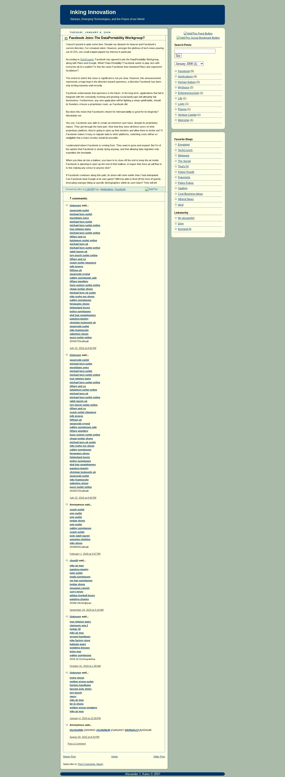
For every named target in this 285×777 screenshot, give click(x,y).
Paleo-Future (186, 183)
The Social (184, 161)
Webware (183, 155)
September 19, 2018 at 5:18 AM (87, 610)
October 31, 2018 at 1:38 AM (85, 666)
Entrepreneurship (188, 93)
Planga (182, 109)
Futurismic (184, 177)
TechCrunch (87, 59)
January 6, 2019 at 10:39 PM (85, 718)
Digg (181, 223)
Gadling (182, 188)
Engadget (184, 144)
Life (180, 98)
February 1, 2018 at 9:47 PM (85, 553)
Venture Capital (187, 114)
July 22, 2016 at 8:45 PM (83, 348)
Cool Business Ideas (190, 193)
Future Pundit (186, 172)
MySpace (183, 87)
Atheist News (186, 199)
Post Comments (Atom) (90, 764)
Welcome (183, 120)
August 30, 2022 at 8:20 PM (84, 737)
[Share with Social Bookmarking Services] (198, 37)
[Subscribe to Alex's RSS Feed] (198, 33)
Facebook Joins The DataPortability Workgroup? (107, 38)
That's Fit (183, 166)
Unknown (75, 205)
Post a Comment (77, 743)
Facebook (120, 189)
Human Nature (187, 82)
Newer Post (69, 756)
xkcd (180, 204)
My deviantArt (186, 218)
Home (114, 756)
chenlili (74, 560)
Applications (106, 189)
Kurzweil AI (184, 229)
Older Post (159, 756)
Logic (181, 103)
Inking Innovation (93, 12)
